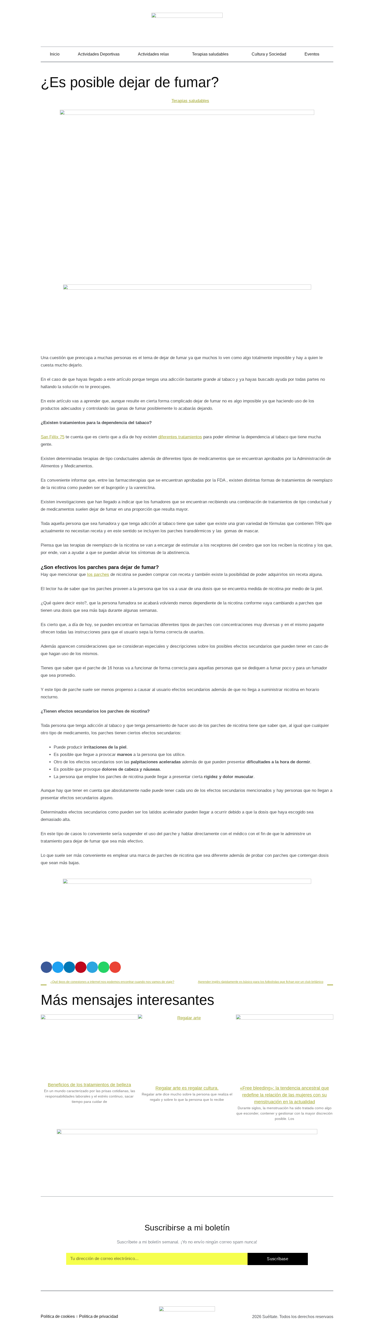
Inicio (55, 54)
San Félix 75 (52, 437)
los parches (98, 574)
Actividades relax (153, 54)
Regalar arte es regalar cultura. (187, 1088)
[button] (329, 25)
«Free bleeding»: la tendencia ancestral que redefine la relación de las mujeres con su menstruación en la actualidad (284, 1095)
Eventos (312, 54)
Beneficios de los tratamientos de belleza (89, 1084)
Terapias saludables (210, 54)
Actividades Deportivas (99, 54)
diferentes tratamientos (180, 437)
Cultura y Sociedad (269, 54)
